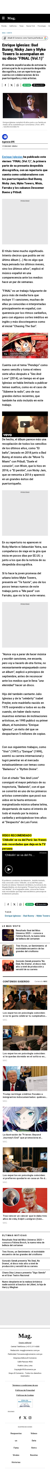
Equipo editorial (25, 1343)
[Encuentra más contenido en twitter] (11, 85)
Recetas (34, 1455)
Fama (16, 1448)
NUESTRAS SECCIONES (25, 1427)
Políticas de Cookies (25, 1395)
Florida (4, 26)
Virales (16, 1455)
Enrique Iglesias (13, 916)
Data (34, 1440)
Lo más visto (11, 926)
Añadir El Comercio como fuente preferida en (25, 38)
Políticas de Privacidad (25, 1390)
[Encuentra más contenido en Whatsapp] (18, 85)
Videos (34, 1433)
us (16, 1440)
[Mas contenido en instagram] (30, 1417)
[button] (9, 869)
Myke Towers (43, 916)
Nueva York (30, 26)
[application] (25, 864)
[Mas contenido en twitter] (25, 1417)
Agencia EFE (8, 142)
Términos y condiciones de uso (25, 1385)
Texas (21, 26)
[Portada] (25, 1340)
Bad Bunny (28, 916)
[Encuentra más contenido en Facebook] (5, 85)
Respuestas (16, 1433)
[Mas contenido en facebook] (20, 1417)
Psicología (42, 26)
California (13, 26)
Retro (34, 1448)
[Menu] (4, 18)
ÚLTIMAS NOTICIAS (14, 1235)
